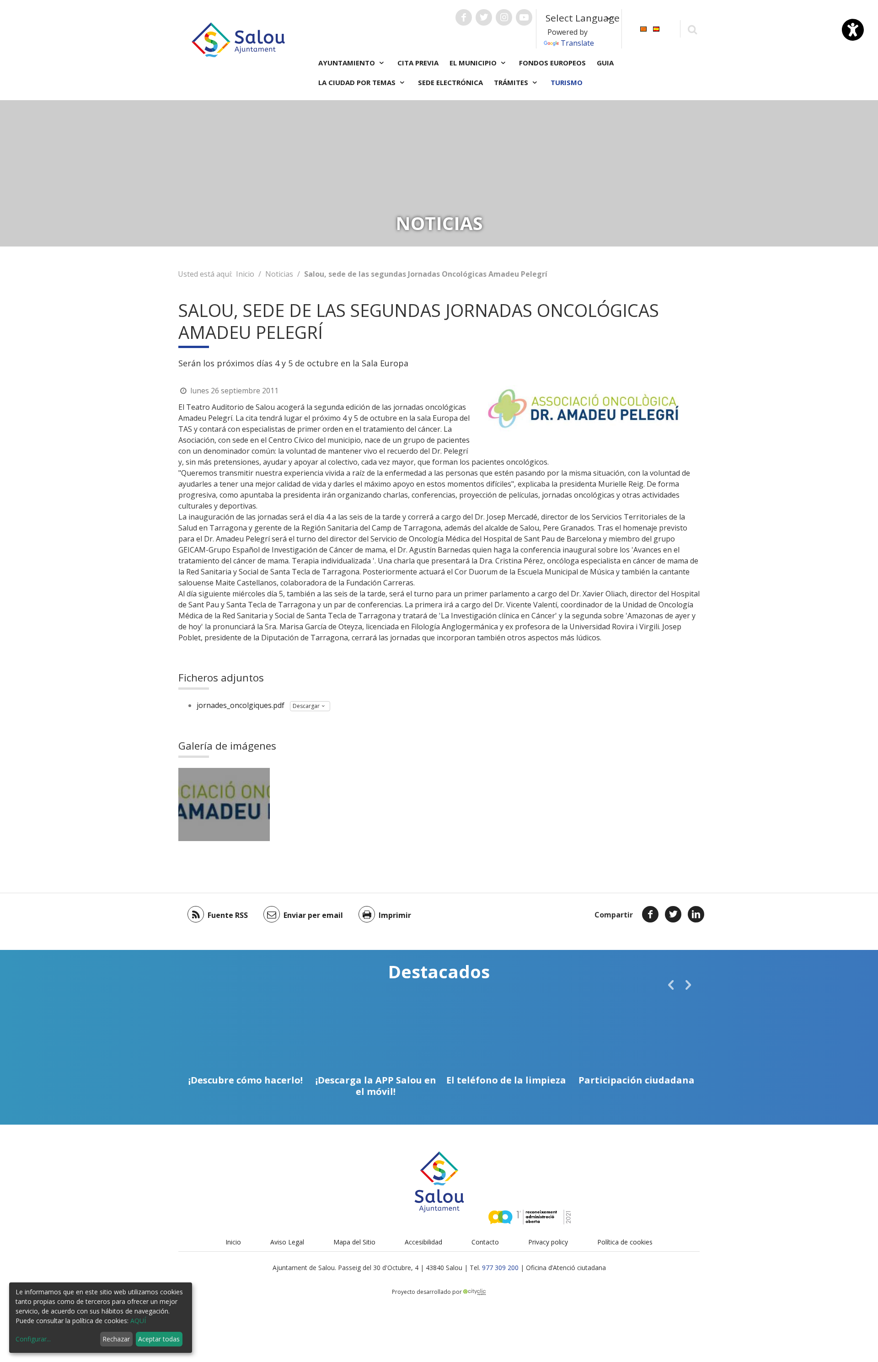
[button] (671, 984)
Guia (605, 62)
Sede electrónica (450, 82)
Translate (577, 43)
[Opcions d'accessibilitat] (852, 29)
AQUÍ (138, 1320)
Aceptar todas (159, 1339)
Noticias (279, 274)
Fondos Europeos (552, 62)
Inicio (245, 274)
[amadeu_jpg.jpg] (224, 804)
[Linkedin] (696, 914)
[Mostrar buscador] (692, 29)
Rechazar (116, 1339)
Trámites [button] (512, 82)
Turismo (567, 82)
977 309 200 (500, 1267)
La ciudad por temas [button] (357, 82)
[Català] (643, 28)
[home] (238, 39)
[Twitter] (673, 914)
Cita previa (418, 62)
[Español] (656, 28)
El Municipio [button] (474, 62)
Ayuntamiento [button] (347, 62)
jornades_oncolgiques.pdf (240, 705)
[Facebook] (650, 914)
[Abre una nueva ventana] (463, 17)
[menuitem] (643, 28)
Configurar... (33, 1339)
